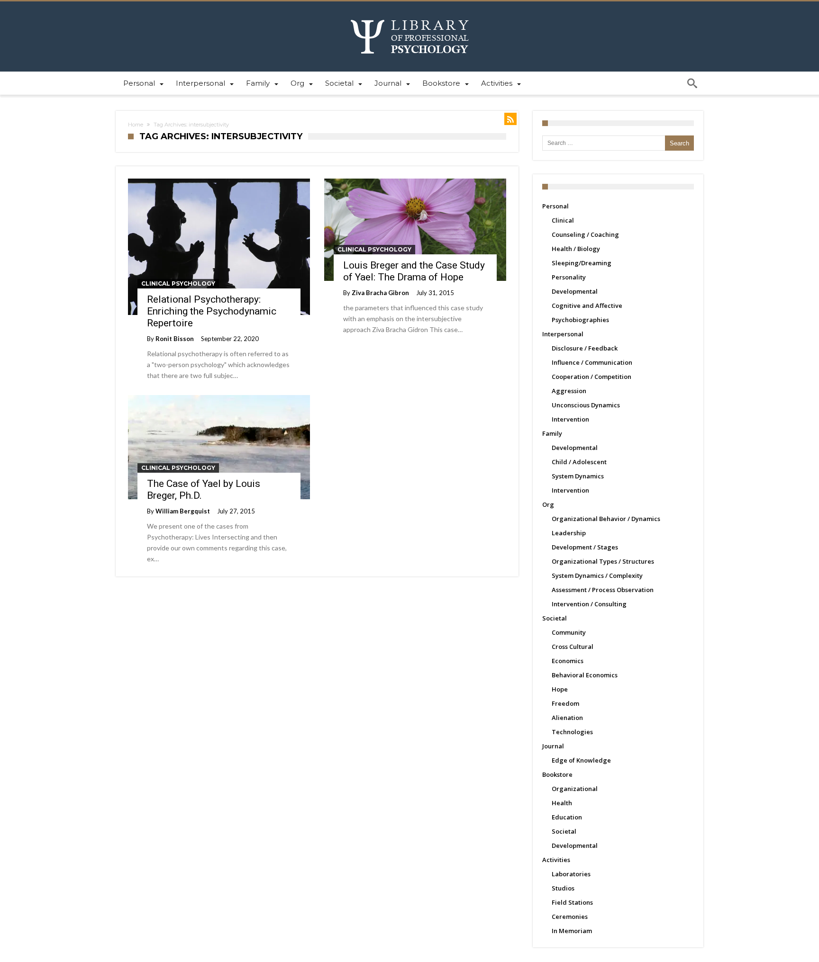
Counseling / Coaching (585, 234)
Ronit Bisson (174, 338)
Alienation (567, 717)
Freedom (565, 703)
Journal (553, 746)
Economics (567, 660)
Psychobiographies (580, 319)
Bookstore (557, 774)
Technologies (572, 732)
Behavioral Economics (585, 675)
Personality (569, 277)
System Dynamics (578, 476)
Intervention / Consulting (589, 604)
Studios (563, 888)
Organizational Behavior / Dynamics (606, 518)
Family (552, 433)
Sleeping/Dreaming (581, 263)
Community (569, 632)
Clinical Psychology (178, 283)
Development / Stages (585, 547)
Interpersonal (562, 334)
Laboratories (571, 874)
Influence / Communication (592, 362)
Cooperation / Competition (591, 376)
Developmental (575, 291)
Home (135, 124)
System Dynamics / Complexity (597, 575)
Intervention (570, 419)
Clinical (563, 220)
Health (562, 803)
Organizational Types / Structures (603, 561)
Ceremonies (570, 916)
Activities (556, 859)
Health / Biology (576, 248)
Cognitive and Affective (587, 305)
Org (548, 504)
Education (567, 817)
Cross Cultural (572, 646)
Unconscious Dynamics (586, 405)
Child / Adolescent (579, 462)
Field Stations (572, 902)
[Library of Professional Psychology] (409, 15)
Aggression (569, 391)
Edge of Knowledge (581, 760)
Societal (554, 618)
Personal (555, 206)
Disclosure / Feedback (585, 348)
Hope (560, 689)
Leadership (569, 533)
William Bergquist (182, 511)
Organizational (575, 788)
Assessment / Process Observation (603, 589)
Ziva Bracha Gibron (380, 293)
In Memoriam (572, 930)
